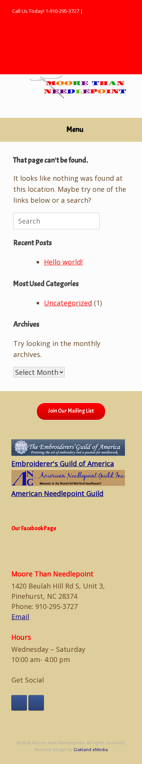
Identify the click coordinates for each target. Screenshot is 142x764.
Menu (75, 129)
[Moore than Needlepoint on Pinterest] (36, 703)
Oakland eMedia (90, 749)
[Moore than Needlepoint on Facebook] (19, 703)
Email (20, 616)
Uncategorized (68, 302)
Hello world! (63, 261)
